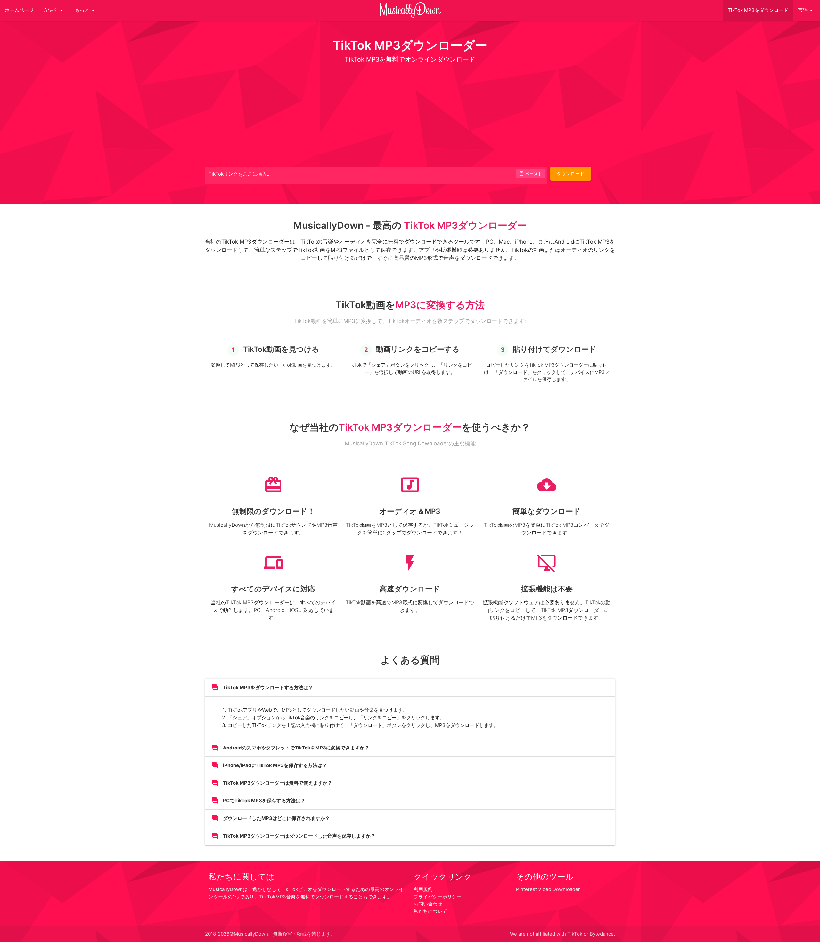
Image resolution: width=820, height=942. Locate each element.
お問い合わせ (428, 904)
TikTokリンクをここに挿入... (240, 174)
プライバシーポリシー (438, 897)
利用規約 (423, 889)
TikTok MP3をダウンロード (758, 10)
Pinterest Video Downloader (548, 889)
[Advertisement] (410, 115)
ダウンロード (571, 173)
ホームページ (19, 10)
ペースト (530, 173)
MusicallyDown (410, 10)
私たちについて (430, 911)
